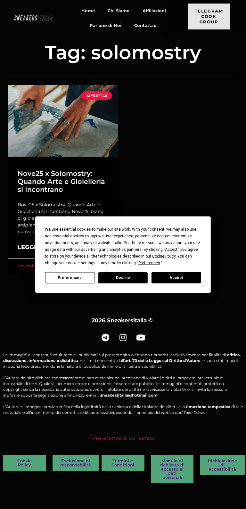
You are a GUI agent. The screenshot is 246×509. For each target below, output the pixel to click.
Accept (176, 277)
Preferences (70, 277)
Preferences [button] (149, 262)
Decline (123, 277)
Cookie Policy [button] (164, 256)
